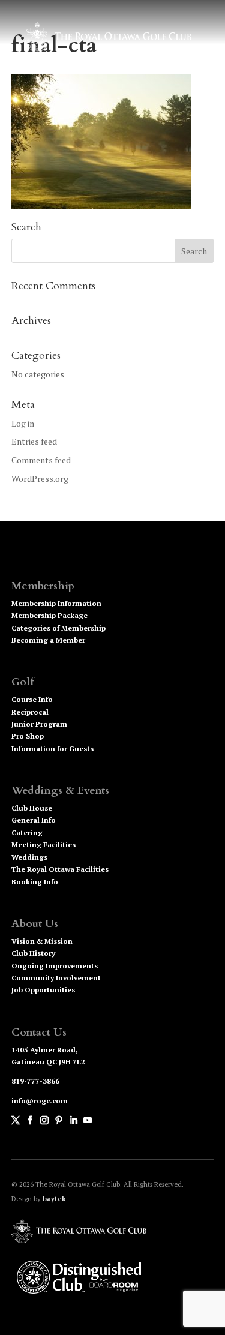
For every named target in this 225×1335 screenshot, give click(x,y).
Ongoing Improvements (54, 965)
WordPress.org (39, 478)
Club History (33, 953)
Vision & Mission (42, 941)
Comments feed (41, 460)
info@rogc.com (39, 1100)
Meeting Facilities (43, 844)
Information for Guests (52, 748)
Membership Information (56, 603)
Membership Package (49, 615)
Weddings (29, 857)
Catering (27, 832)
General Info (33, 819)
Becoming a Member (48, 639)
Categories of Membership (58, 627)
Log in (22, 423)
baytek (54, 1199)
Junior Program (39, 723)
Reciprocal (30, 711)
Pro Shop (27, 735)
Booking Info (34, 881)
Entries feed (34, 441)
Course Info (32, 699)
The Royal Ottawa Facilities (60, 869)
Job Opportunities (43, 989)
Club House (31, 807)
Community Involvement (56, 977)
